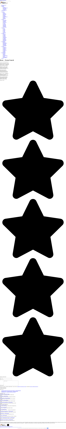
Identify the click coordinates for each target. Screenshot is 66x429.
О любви (3, 6)
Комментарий (2, 385)
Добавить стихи (10, 426)
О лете (4, 12)
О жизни (4, 34)
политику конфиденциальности (34, 386)
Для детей (3, 5)
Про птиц (4, 42)
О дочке (4, 31)
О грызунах (4, 45)
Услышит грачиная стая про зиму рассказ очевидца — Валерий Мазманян (11, 390)
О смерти (4, 35)
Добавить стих (3, 10)
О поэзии (4, 53)
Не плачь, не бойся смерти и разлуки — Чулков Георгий (7, 417)
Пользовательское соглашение (17, 427)
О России (4, 49)
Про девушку (4, 22)
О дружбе (4, 23)
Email (1, 379)
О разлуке (4, 9)
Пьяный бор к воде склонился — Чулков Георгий (6, 419)
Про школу (4, 25)
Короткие (4, 54)
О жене (4, 28)
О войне (4, 51)
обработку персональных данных (21, 386)
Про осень (4, 14)
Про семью (4, 32)
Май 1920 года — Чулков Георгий (4, 413)
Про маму (4, 21)
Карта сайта (6, 426)
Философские (3, 52)
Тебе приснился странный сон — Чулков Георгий (6, 411)
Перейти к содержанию (3, 0)
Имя (1, 378)
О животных (3, 41)
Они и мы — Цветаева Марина (4, 400)
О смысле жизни (5, 55)
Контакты (3, 426)
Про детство (4, 40)
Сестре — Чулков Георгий (3, 415)
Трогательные (5, 37)
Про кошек (4, 44)
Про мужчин (4, 20)
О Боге (4, 56)
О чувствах (3, 33)
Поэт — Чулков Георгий (3, 409)
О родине (3, 46)
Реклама (1, 426)
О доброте (4, 38)
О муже (4, 29)
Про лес (4, 17)
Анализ (2, 58)
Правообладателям (2, 427)
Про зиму (4, 13)
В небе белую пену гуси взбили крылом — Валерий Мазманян (10, 391)
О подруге (4, 24)
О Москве (4, 47)
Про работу (4, 26)
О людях (3, 19)
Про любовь (4, 8)
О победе (4, 50)
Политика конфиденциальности (9, 427)
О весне (4, 15)
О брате (4, 30)
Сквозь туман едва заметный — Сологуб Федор (6, 402)
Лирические (4, 39)
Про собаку (4, 43)
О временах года (5, 16)
